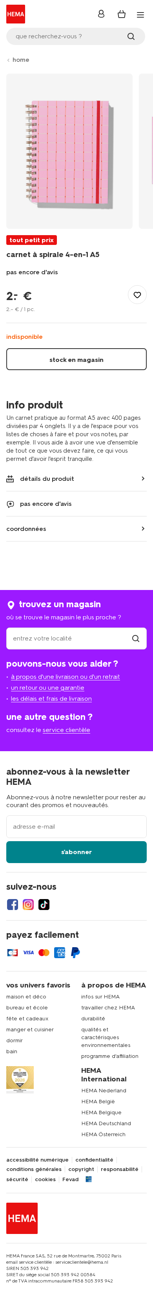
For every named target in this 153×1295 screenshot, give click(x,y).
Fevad (70, 1179)
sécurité (17, 1179)
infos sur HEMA (100, 996)
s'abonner (76, 852)
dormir (14, 1040)
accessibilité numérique (37, 1160)
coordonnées (26, 528)
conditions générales (34, 1169)
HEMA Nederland (103, 1090)
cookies (45, 1179)
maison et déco (26, 996)
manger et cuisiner (30, 1029)
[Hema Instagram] (28, 904)
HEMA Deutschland (106, 1123)
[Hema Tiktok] (43, 904)
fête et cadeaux (27, 1018)
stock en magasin (76, 359)
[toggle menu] (140, 14)
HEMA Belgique (101, 1112)
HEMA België (98, 1101)
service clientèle (66, 730)
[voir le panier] (121, 14)
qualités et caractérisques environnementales (105, 1037)
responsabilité (119, 1169)
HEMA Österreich (103, 1134)
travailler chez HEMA (108, 1007)
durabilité (93, 1018)
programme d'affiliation (109, 1056)
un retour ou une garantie (47, 687)
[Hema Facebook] (12, 904)
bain (11, 1051)
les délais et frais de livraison (51, 698)
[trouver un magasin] (135, 638)
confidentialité (94, 1160)
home (21, 59)
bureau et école (27, 1007)
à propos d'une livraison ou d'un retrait (65, 676)
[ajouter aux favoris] (137, 294)
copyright (81, 1169)
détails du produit (47, 478)
